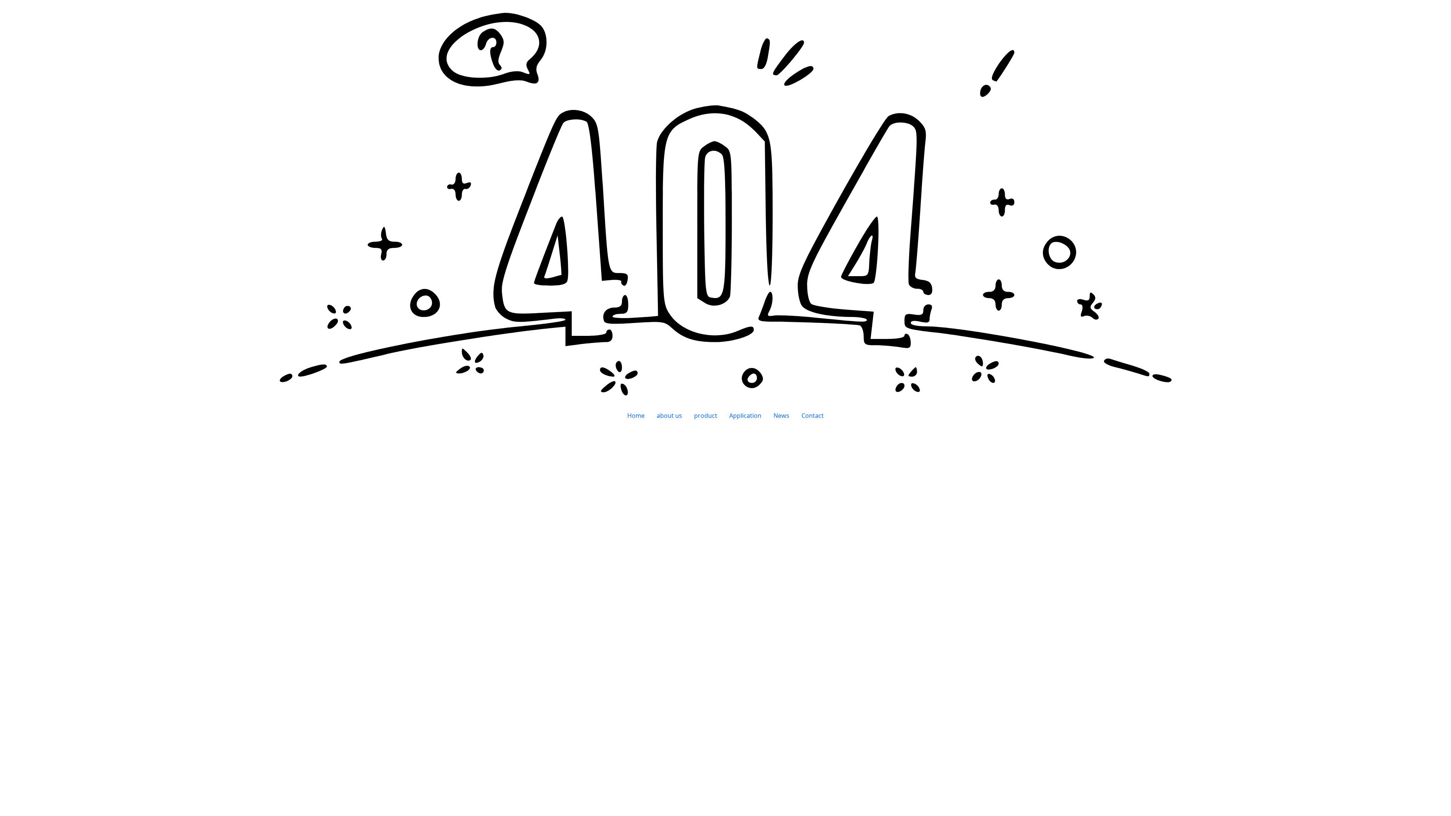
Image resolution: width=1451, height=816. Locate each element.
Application (745, 415)
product (705, 415)
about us (669, 415)
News (781, 415)
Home (636, 415)
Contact (812, 415)
